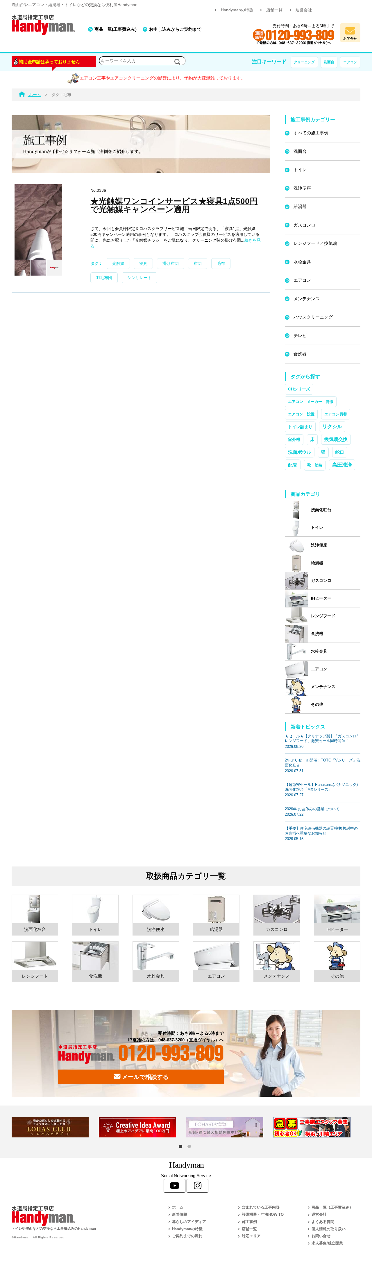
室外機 (294, 439)
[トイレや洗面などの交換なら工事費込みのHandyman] (77, 1216)
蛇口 (339, 452)
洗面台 (329, 62)
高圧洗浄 (342, 465)
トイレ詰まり (300, 426)
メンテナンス (307, 298)
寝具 (143, 263)
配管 (292, 464)
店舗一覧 (274, 10)
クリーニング (304, 62)
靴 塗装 (314, 465)
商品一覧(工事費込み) (115, 29)
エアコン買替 (335, 414)
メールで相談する (144, 1077)
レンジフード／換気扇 (315, 243)
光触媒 (118, 263)
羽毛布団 (104, 278)
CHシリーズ (299, 389)
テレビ (300, 335)
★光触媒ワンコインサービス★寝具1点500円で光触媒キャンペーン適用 (174, 205)
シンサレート (139, 278)
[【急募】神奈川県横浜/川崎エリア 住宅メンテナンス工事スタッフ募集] (316, 1127)
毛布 (221, 263)
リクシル (332, 426)
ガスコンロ (304, 224)
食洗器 (300, 353)
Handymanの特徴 (237, 10)
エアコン (350, 62)
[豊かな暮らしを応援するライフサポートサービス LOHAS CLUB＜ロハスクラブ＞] (55, 1127)
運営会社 (304, 10)
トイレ (300, 169)
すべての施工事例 (311, 132)
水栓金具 (302, 261)
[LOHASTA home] (229, 1127)
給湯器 (300, 206)
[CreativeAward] (142, 1127)
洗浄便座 (302, 188)
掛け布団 (170, 263)
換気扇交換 (336, 439)
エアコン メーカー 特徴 (310, 401)
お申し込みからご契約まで (175, 29)
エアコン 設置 (301, 414)
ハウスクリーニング (313, 316)
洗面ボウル (299, 452)
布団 (198, 263)
